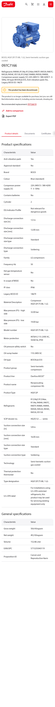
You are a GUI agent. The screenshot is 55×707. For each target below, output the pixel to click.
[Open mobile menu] (50, 4)
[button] (38, 4)
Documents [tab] (30, 133)
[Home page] (8, 4)
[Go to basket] (32, 4)
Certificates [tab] (46, 133)
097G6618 (32, 104)
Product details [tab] (11, 133)
